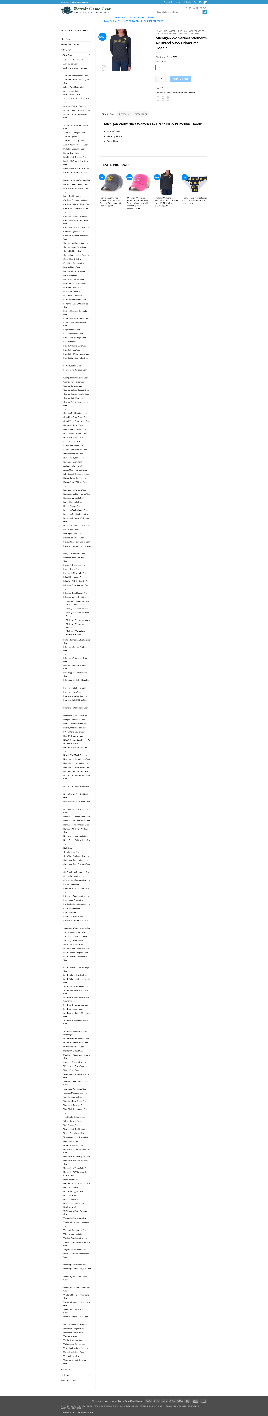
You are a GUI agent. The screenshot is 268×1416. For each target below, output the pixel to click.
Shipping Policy (68, 1406)
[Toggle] (89, 38)
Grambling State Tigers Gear (75, 417)
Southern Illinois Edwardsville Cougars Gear (76, 999)
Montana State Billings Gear (75, 700)
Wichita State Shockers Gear (75, 1316)
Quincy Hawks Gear (72, 908)
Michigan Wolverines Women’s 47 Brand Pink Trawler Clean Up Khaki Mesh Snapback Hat (137, 202)
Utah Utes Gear (69, 1195)
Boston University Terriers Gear (77, 180)
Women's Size (161, 62)
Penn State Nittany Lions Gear (76, 888)
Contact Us (168, 2)
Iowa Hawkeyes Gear (72, 458)
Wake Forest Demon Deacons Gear (76, 1255)
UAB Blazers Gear (71, 1141)
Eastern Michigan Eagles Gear (76, 318)
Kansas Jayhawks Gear (73, 478)
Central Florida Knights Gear (75, 216)
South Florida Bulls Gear (73, 986)
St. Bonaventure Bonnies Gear (76, 1038)
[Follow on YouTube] (204, 8)
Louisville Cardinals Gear (74, 525)
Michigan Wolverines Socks (78, 620)
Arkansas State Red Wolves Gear (75, 116)
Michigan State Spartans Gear (76, 585)
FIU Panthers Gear (71, 341)
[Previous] (100, 192)
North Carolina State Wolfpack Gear (76, 777)
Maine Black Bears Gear (73, 537)
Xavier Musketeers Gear (73, 1352)
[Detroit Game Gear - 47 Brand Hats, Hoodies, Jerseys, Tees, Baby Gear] (86, 10)
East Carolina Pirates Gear (74, 299)
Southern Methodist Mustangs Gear (76, 1014)
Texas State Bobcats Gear (74, 1105)
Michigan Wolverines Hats (77, 608)
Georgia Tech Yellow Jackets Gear (75, 403)
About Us (179, 2)
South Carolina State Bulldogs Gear (76, 969)
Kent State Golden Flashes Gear (76, 494)
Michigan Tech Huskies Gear (75, 593)
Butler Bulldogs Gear (72, 196)
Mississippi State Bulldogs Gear (76, 680)
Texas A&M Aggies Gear (73, 1093)
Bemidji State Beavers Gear (75, 157)
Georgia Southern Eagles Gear (76, 394)
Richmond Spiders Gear (73, 916)
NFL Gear (65, 1369)
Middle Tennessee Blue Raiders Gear (76, 641)
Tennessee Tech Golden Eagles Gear (76, 1083)
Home (158, 31)
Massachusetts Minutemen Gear (75, 559)
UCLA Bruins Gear (71, 1145)
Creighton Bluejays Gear (73, 263)
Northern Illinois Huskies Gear (76, 820)
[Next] (207, 192)
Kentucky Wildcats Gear (73, 498)
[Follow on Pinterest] (197, 8)
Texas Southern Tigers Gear (75, 1101)
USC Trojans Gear (71, 1187)
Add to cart (180, 78)
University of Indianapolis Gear (76, 1156)
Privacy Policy (85, 1406)
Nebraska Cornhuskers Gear (75, 747)
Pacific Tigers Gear (71, 884)
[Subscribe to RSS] (201, 8)
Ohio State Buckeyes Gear (74, 856)
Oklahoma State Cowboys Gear (76, 864)
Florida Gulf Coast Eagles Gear (76, 354)
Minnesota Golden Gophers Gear (75, 648)
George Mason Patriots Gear (75, 378)
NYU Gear (67, 848)
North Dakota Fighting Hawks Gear (76, 796)
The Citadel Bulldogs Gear (74, 1117)
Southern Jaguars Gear (73, 1009)
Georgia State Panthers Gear (75, 398)
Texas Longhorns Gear (72, 1097)
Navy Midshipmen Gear (73, 736)
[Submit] (205, 12)
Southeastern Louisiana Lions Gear (75, 992)
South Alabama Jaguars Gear (75, 952)
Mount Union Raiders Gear (75, 723)
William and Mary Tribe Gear (75, 1324)
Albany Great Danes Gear (74, 87)
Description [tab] (108, 114)
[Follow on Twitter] (190, 8)
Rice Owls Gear (70, 912)
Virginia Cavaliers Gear (73, 1238)
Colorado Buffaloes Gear (74, 243)
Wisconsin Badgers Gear (73, 1328)
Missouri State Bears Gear (74, 688)
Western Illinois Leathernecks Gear (76, 1296)
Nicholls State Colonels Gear (75, 771)
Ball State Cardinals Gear (74, 149)
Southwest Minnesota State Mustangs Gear (75, 1033)
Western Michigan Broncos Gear (75, 1311)
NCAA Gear (66, 55)
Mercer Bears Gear (71, 569)
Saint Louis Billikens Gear (74, 932)
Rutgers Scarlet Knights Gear (75, 920)
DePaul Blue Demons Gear (74, 283)
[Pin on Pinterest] (168, 98)
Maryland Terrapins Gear (74, 553)
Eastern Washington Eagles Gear (75, 324)
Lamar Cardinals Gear (72, 502)
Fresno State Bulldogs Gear (75, 370)
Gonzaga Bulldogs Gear (73, 413)
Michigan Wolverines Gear (74, 597)
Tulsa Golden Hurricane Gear (75, 1137)
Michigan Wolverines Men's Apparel (78, 614)
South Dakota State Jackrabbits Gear (76, 980)
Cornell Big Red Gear (72, 259)
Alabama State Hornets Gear (75, 75)
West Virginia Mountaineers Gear (75, 1278)
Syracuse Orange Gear (72, 1062)
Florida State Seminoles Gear (75, 358)
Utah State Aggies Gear (73, 1191)
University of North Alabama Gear (75, 1162)
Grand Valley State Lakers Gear (76, 421)
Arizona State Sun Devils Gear (76, 98)
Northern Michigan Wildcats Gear (75, 830)
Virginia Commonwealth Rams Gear (76, 1244)
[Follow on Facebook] (186, 8)
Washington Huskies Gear (74, 1264)
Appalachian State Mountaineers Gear (71, 92)
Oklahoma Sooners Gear (73, 860)
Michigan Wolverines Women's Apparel (75, 632)
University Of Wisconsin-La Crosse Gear (75, 1173)
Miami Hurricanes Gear (73, 577)
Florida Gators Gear (72, 350)
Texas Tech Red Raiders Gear (75, 1109)
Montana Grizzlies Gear (73, 696)
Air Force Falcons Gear (73, 59)
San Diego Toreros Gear (73, 940)
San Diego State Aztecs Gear (75, 936)
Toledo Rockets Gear (72, 1121)
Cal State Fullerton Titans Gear (76, 204)
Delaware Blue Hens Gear (74, 271)
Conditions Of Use (129, 1406)
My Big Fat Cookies (70, 44)
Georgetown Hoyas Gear (74, 382)
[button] (188, 2)
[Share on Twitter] (163, 98)
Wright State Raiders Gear (74, 1344)
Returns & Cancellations (106, 1406)
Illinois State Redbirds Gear (75, 449)
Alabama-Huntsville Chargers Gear (76, 81)
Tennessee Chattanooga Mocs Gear (76, 1076)
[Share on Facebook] (158, 98)
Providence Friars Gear (73, 900)
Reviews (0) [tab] (124, 114)
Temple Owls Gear (71, 1070)
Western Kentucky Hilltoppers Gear (76, 1304)
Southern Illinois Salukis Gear (76, 1005)
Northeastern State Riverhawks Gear (76, 811)
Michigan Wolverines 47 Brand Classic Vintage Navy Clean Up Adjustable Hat (111, 200)
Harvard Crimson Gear (73, 425)
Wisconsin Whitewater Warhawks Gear (73, 1334)
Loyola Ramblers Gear (72, 529)
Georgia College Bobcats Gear (76, 390)
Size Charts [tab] (141, 114)
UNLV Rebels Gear (71, 1179)
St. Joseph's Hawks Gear (73, 1046)
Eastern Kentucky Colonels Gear (75, 312)
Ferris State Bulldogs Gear (74, 337)
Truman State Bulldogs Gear (75, 1129)
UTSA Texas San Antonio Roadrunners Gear (73, 1205)
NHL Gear (65, 1375)
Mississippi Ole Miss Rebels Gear (75, 674)
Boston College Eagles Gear (75, 172)
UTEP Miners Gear (71, 1199)
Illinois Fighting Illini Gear (74, 445)
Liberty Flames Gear (72, 506)
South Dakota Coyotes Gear (75, 975)
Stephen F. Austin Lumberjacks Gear (76, 1056)
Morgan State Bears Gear (74, 719)
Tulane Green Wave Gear (74, 1133)
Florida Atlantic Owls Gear (75, 346)
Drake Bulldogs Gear (72, 287)
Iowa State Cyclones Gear (74, 462)
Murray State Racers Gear (74, 727)
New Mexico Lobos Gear (73, 763)
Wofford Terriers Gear (73, 1340)
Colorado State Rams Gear (74, 247)
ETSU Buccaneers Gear (73, 333)
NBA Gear (65, 49)
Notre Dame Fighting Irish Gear (77, 840)
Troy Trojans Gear (71, 1125)
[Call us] (193, 8)
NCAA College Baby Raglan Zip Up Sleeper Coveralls (76, 741)
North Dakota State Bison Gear (76, 801)
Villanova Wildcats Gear (73, 1234)
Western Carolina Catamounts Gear (76, 1289)
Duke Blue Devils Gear (73, 291)
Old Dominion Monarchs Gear (76, 872)
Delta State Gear (70, 275)
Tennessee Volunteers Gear (75, 1089)
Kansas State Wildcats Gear (75, 482)
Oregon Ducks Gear (71, 876)
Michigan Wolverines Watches (75, 625)
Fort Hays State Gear (72, 366)
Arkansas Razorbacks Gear (74, 110)
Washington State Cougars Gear (77, 1268)
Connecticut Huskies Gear (74, 255)
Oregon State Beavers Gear (75, 880)
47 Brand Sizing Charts (175, 1406)
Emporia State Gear (71, 329)
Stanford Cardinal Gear (73, 1051)
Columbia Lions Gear (72, 251)
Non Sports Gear (69, 1380)
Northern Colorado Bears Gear (76, 816)
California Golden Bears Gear (76, 208)
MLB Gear (65, 39)
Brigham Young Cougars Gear (76, 188)
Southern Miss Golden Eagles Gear (75, 1022)
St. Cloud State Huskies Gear (75, 1042)
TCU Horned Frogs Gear (73, 1066)
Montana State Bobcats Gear (75, 708)
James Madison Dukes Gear (75, 470)
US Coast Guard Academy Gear (76, 1183)
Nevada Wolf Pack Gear (73, 755)
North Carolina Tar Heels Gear (76, 786)
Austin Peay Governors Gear (75, 145)
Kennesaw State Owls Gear (75, 490)
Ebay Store (77, 1408)
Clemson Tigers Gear (72, 231)
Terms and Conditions (151, 1406)
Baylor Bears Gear (71, 153)
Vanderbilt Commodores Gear (76, 1222)
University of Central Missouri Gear (76, 1151)
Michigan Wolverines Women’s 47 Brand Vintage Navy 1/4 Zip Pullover (166, 200)
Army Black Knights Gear (74, 132)
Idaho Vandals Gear (71, 441)
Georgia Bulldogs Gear (73, 386)
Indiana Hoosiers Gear (73, 453)
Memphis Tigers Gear (72, 565)
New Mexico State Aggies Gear (76, 767)
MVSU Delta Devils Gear (74, 732)
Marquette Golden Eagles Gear (76, 542)
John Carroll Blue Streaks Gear (76, 474)
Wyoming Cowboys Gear (74, 1348)
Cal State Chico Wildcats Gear (76, 200)
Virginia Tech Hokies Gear (74, 1249)
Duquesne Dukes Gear (73, 295)
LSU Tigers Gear (70, 533)
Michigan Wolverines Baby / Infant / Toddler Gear (78, 603)
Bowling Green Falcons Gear (75, 184)
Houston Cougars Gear (73, 437)
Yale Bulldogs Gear (71, 1356)
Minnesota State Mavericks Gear (75, 659)
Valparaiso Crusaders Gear (75, 1218)
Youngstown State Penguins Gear (75, 1361)
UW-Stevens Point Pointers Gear (75, 1212)
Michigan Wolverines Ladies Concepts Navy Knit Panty (194, 199)
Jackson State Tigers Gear (74, 466)
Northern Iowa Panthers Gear (76, 825)
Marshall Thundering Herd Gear (77, 546)
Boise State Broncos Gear (74, 168)
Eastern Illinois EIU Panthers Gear (75, 305)
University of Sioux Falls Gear (76, 1168)
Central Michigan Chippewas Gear (75, 222)
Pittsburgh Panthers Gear (74, 896)
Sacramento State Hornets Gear (77, 928)
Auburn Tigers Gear (71, 136)
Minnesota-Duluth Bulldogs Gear (75, 667)
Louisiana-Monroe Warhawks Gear (76, 520)
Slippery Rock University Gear (76, 948)
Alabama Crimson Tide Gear (75, 68)
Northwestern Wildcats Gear (75, 836)
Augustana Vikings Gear (73, 140)
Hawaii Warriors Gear (72, 429)
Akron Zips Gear (70, 64)
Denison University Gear (74, 279)
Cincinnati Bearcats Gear (74, 227)
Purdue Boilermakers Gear (74, 904)
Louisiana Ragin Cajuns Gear (75, 510)
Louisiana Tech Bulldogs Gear (75, 514)
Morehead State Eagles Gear (75, 715)
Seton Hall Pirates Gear (73, 944)
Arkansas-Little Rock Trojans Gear (75, 127)
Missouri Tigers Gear (72, 692)
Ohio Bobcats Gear (71, 852)
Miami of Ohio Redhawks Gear (76, 581)
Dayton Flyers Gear (71, 267)
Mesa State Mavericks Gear (75, 573)
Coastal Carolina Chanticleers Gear (76, 237)
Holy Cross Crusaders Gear (75, 433)
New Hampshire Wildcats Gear (76, 759)
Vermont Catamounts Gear (75, 1230)
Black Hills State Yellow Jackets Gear (76, 162)
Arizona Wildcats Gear (73, 106)
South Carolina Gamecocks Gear (75, 958)
